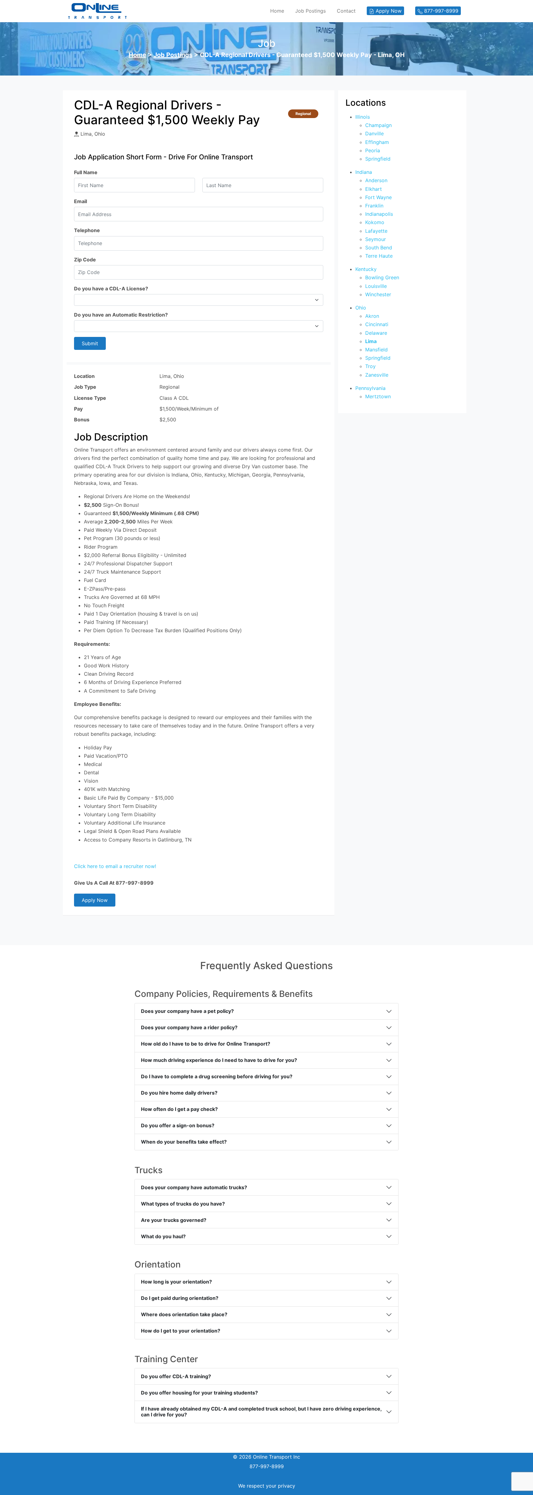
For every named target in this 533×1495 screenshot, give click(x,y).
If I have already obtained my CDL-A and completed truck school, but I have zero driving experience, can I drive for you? (261, 1412)
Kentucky (366, 269)
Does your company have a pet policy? (187, 1011)
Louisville (376, 286)
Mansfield (376, 349)
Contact (346, 11)
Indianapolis (379, 214)
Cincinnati (376, 324)
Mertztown (378, 396)
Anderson (376, 180)
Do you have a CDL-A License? (111, 288)
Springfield (377, 159)
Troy (370, 366)
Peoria (372, 150)
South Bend (378, 247)
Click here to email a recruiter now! (115, 866)
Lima (371, 341)
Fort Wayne (378, 197)
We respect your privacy (266, 1486)
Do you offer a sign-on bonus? (177, 1125)
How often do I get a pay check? (179, 1109)
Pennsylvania (370, 388)
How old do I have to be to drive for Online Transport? (205, 1044)
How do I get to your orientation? (180, 1331)
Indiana (363, 172)
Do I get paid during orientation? (179, 1298)
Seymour (375, 239)
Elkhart (373, 189)
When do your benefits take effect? (184, 1142)
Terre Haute (379, 256)
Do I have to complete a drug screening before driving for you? (216, 1076)
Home (277, 11)
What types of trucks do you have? (183, 1204)
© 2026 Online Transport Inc (266, 1457)
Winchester (378, 294)
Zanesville (376, 375)
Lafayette (376, 231)
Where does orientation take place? (184, 1314)
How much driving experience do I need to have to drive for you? (219, 1060)
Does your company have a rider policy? (189, 1027)
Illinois (362, 117)
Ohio (360, 308)
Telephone (87, 230)
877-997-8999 (267, 1466)
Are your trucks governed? (173, 1220)
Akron (372, 316)
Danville (374, 133)
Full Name (85, 172)
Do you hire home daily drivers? (179, 1093)
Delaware (376, 333)
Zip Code (85, 259)
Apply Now (95, 900)
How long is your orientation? (176, 1282)
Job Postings (310, 11)
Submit (90, 343)
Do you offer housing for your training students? (199, 1393)
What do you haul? (163, 1236)
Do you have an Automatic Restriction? (121, 315)
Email (80, 201)
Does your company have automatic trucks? (194, 1187)
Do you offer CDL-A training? (176, 1376)
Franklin (374, 206)
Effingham (377, 142)
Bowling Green (382, 277)
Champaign (378, 125)
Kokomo (374, 222)
